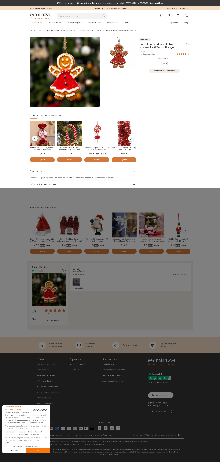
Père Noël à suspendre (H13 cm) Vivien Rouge (97, 240)
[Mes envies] (178, 16)
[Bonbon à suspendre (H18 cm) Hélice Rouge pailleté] (42, 133)
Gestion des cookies (45, 403)
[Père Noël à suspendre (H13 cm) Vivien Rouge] (96, 225)
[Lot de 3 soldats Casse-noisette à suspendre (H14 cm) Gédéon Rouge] (69, 225)
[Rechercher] (104, 15)
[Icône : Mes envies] (188, 44)
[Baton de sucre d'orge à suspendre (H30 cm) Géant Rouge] (69, 133)
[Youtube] (112, 428)
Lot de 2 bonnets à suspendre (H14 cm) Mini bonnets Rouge (42, 240)
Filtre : (34, 319)
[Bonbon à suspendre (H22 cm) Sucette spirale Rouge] (96, 133)
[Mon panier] (186, 16)
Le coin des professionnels (112, 381)
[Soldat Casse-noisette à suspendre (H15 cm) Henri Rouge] (178, 225)
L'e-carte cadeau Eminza (112, 375)
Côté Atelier (74, 370)
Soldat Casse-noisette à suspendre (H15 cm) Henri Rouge (178, 241)
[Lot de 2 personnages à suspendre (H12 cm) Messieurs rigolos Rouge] (151, 225)
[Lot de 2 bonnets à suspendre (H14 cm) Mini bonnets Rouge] (42, 225)
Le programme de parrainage (113, 370)
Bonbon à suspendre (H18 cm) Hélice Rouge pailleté (42, 149)
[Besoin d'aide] (160, 16)
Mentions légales (44, 398)
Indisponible (163, 59)
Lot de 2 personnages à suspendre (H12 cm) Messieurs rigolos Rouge (151, 241)
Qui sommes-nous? (77, 364)
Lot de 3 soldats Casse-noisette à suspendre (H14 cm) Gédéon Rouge (69, 241)
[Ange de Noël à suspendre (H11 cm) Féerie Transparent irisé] (124, 225)
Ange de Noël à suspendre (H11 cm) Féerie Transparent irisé (124, 241)
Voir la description (147, 54)
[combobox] (53, 320)
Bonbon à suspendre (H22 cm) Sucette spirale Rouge (96, 149)
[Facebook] (105, 428)
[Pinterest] (99, 428)
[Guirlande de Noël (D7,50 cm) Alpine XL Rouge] (124, 133)
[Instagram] (118, 428)
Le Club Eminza (108, 364)
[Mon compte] (169, 16)
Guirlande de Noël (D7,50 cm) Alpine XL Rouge (124, 149)
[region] (110, 30)
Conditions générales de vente (49, 392)
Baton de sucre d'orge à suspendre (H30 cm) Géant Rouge (69, 150)
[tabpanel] (90, 22)
